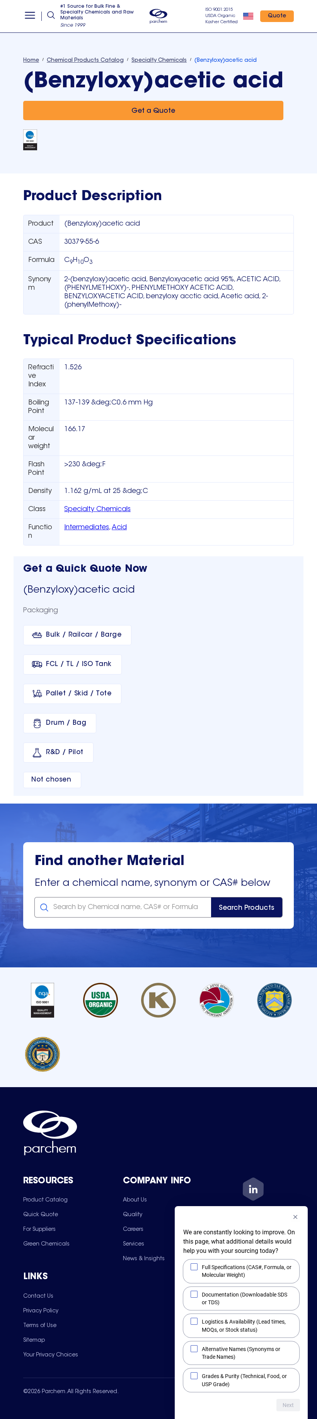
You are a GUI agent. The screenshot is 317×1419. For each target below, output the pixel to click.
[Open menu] (30, 16)
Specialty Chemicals (97, 509)
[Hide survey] (295, 1217)
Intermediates (86, 527)
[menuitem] (45, 1199)
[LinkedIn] (253, 1190)
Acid (119, 527)
